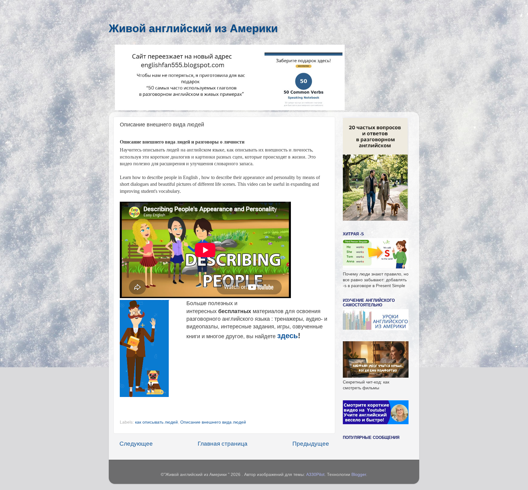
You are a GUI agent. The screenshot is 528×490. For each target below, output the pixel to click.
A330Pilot (315, 474)
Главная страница (223, 443)
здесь (287, 335)
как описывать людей (156, 422)
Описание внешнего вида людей (213, 422)
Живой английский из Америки (193, 28)
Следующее (136, 443)
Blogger (358, 474)
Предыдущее (310, 443)
